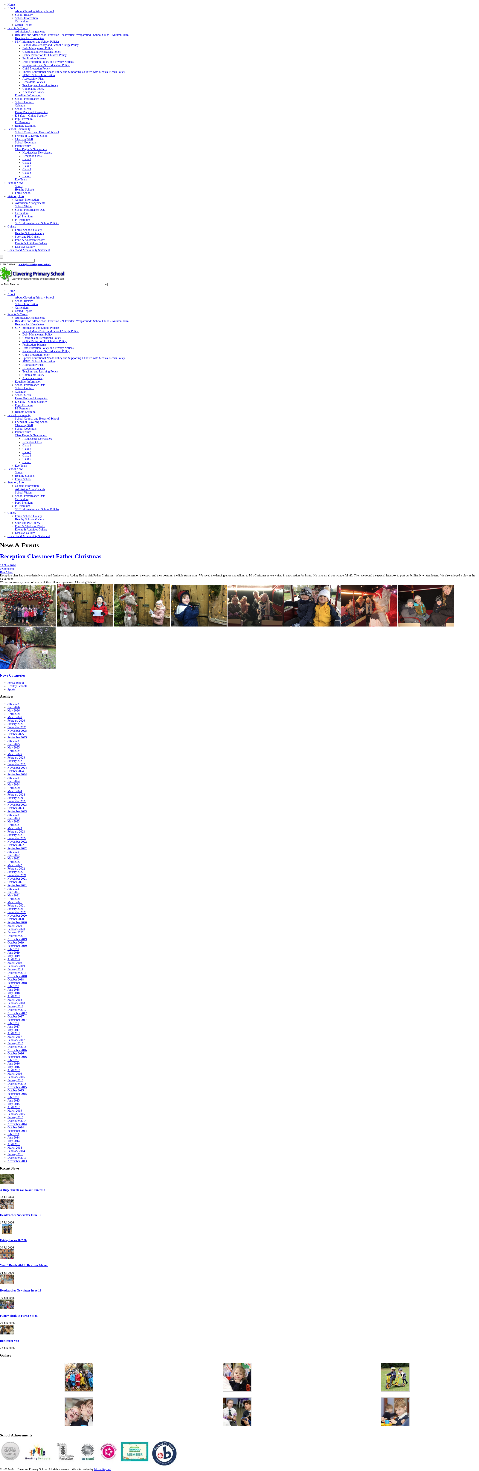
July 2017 (13, 1023)
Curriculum (21, 21)
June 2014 (13, 1137)
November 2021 (17, 878)
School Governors (25, 142)
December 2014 (16, 1120)
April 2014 (13, 1144)
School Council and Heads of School (37, 132)
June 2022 (13, 855)
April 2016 (13, 1070)
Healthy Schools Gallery (29, 233)
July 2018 (13, 986)
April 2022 (13, 861)
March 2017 (14, 1036)
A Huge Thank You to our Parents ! (22, 1190)
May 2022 (13, 858)
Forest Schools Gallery (28, 229)
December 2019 (16, 935)
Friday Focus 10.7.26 (13, 1240)
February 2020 (16, 929)
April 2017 (13, 1033)
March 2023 (14, 828)
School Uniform (24, 102)
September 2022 (17, 848)
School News (15, 182)
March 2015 (14, 1110)
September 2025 (17, 737)
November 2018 (17, 976)
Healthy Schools (24, 189)
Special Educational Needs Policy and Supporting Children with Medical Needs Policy (73, 71)
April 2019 (13, 959)
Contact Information (27, 199)
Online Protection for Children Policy (44, 55)
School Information (26, 18)
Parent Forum (23, 145)
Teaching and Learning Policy (40, 85)
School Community (18, 129)
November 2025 (17, 730)
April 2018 (13, 996)
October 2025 (15, 734)
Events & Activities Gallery (31, 243)
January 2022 (15, 871)
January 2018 (15, 1006)
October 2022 (15, 845)
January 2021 (15, 908)
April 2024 (13, 787)
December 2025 (16, 727)
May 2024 (13, 784)
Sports (18, 186)
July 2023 (13, 814)
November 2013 (17, 1161)
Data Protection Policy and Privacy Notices (48, 61)
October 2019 (15, 942)
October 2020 (15, 919)
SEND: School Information (38, 75)
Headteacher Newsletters (29, 38)
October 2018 (15, 979)
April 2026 (13, 713)
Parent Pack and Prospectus (31, 112)
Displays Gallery (25, 246)
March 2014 (14, 1147)
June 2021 (13, 892)
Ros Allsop (6, 572)
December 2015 (16, 1083)
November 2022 (17, 841)
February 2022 (16, 868)
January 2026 (15, 724)
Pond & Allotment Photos (30, 240)
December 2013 (16, 1157)
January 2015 (15, 1117)
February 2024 (16, 794)
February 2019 (16, 966)
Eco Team (21, 179)
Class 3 (26, 166)
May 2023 (13, 821)
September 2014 (17, 1130)
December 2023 (16, 801)
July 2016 (13, 1060)
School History (24, 14)
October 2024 (15, 771)
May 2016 (13, 1066)
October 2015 (15, 1090)
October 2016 (15, 1053)
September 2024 (17, 774)
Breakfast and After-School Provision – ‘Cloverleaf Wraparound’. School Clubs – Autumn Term (72, 34)
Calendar (20, 105)
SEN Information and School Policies (37, 41)
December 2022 (16, 838)
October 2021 (15, 882)
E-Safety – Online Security (31, 115)
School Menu (23, 108)
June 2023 (13, 818)
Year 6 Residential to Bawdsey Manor (24, 1265)
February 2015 (16, 1114)
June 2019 (13, 952)
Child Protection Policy (36, 68)
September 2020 (17, 922)
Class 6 (26, 176)
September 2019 (17, 945)
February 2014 (16, 1151)
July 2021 (13, 888)
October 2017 (15, 1016)
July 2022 (13, 851)
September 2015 (17, 1093)
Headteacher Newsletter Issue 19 (20, 1215)
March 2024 (14, 791)
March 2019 (14, 962)
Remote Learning (25, 125)
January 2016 (15, 1080)
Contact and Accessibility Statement (28, 250)
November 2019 (17, 939)
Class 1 (26, 159)
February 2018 (16, 1003)
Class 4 (26, 169)
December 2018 (16, 972)
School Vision (23, 206)
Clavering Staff (24, 139)
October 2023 (15, 808)
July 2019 (13, 949)
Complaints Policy (33, 88)
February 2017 (16, 1040)
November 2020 (17, 915)
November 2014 (17, 1124)
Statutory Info (15, 196)
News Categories (12, 675)
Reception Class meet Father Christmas (50, 556)
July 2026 (13, 703)
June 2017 (13, 1026)
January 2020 (15, 932)
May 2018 (13, 992)
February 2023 (16, 831)
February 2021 (16, 905)
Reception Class (32, 155)
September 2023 (17, 811)
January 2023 (15, 834)
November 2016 (17, 1050)
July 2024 (13, 777)
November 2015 (17, 1087)
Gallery (11, 226)
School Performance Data (30, 98)
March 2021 (14, 902)
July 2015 (13, 1097)
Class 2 (26, 162)
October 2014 (15, 1127)
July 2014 (13, 1134)
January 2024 (15, 797)
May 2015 (13, 1103)
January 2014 (15, 1154)
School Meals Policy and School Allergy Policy (50, 45)
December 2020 (16, 912)
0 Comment (7, 568)
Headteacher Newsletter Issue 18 (20, 1290)
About (11, 8)
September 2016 (17, 1056)
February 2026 (16, 720)
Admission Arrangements (30, 31)
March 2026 (14, 717)
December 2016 (16, 1046)
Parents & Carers (17, 28)
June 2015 (13, 1100)
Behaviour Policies (33, 81)
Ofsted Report (23, 24)
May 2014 (13, 1140)
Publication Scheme (34, 58)
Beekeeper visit (9, 1340)
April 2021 (13, 898)
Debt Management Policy (37, 48)
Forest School (23, 192)
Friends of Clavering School (31, 135)
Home (11, 4)
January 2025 (15, 760)
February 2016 (16, 1077)
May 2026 (13, 710)
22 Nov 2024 (8, 565)
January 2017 (15, 1043)
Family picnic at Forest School (19, 1315)
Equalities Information (28, 95)
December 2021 (16, 875)
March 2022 (14, 865)
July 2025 (13, 740)
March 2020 (14, 925)
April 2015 (13, 1107)
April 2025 (13, 750)
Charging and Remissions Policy (41, 51)
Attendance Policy (33, 92)
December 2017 (16, 1009)
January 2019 (15, 969)
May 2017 (13, 1029)
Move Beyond (102, 1469)
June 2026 (13, 707)
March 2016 (14, 1073)
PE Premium (22, 122)
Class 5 (26, 172)
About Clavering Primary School (34, 11)
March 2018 (14, 999)
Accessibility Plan (33, 78)
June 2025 (13, 744)
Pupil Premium (24, 118)
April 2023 (13, 824)
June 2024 (13, 781)
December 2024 (16, 764)
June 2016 (13, 1063)
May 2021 (13, 895)
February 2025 (16, 757)
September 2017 (17, 1019)
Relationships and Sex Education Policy (46, 65)
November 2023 (17, 804)
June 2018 (13, 989)
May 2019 (13, 956)
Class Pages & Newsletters (31, 149)
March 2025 (14, 754)
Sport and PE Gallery (27, 236)
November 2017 (17, 1013)
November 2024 (17, 767)
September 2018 (17, 982)
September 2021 (17, 885)
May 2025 (13, 747)
